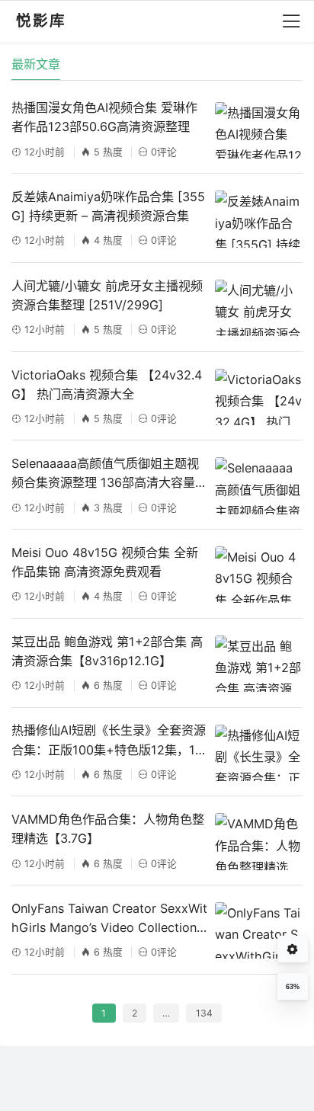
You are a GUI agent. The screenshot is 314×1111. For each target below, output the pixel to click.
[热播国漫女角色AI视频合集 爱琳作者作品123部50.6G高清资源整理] (258, 130)
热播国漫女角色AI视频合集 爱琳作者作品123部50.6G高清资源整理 (104, 117)
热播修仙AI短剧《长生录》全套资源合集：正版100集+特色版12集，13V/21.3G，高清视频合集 (108, 740)
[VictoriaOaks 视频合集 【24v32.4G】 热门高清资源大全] (258, 397)
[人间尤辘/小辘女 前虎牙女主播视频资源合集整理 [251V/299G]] (258, 308)
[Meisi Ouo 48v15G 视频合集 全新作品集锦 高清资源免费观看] (258, 574)
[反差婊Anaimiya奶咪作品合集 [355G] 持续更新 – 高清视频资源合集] (258, 219)
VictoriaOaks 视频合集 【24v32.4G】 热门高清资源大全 (106, 384)
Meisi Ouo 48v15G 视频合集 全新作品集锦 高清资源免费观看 (104, 562)
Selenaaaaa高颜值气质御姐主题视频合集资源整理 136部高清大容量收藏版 (109, 474)
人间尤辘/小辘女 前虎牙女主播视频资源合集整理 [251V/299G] (107, 295)
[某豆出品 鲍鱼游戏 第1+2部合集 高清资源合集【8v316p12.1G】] (258, 664)
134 (204, 1013)
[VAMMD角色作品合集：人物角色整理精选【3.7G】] (258, 841)
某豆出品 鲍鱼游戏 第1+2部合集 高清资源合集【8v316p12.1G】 (107, 651)
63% (293, 987)
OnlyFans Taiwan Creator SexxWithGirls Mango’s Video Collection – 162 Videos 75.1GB (109, 919)
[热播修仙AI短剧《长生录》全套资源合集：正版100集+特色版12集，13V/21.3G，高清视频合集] (258, 753)
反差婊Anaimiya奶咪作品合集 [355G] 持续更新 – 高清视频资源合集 (108, 206)
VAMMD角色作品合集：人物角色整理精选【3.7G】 (107, 829)
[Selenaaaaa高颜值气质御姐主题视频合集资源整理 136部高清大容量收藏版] (258, 485)
